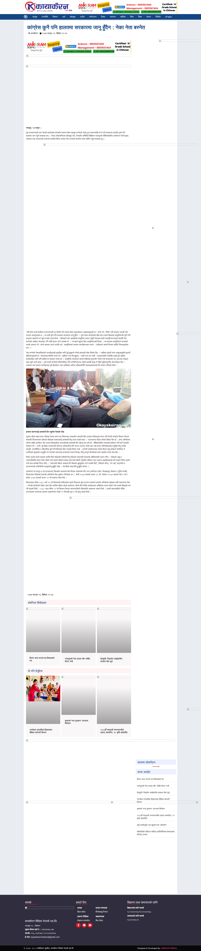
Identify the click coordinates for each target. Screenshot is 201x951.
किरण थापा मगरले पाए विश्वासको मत (150, 779)
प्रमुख (34, 17)
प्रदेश (82, 17)
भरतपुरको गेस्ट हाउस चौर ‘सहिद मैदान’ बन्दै (153, 786)
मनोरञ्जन (92, 17)
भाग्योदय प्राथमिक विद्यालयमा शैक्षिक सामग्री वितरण (41, 731)
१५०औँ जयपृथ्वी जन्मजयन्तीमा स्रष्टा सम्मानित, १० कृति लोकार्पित (113, 731)
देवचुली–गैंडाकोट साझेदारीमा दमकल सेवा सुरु (111, 660)
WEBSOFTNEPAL (169, 948)
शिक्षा (140, 17)
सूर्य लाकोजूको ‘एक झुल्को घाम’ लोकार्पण (151, 825)
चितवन (55, 17)
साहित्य (123, 17)
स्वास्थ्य (113, 17)
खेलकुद (72, 17)
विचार (103, 17)
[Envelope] (84, 925)
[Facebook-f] (78, 925)
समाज (148, 17)
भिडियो (158, 17)
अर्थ (63, 17)
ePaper (168, 17)
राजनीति (45, 17)
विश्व (132, 17)
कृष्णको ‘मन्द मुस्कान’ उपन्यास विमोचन (151, 809)
